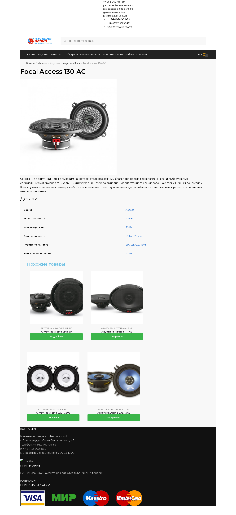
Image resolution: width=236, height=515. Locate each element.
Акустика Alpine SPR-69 (116, 331)
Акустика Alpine (62, 328)
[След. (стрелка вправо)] (11, 513)
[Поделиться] (11, 509)
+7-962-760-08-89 (114, 1)
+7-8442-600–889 (34, 448)
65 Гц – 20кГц (134, 236)
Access (130, 209)
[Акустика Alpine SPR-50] (56, 297)
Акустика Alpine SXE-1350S (53, 412)
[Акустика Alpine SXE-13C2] (113, 378)
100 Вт (129, 218)
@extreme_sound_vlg (115, 16)
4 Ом (129, 253)
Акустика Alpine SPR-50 (56, 331)
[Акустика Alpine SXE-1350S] (53, 378)
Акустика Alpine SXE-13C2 (113, 412)
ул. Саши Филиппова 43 (118, 5)
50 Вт (129, 227)
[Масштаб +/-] (27, 509)
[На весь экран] (19, 509)
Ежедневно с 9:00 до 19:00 (118, 9)
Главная (30, 63)
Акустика (55, 63)
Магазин (42, 63)
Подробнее (56, 336)
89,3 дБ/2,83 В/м (136, 244)
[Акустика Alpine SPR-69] (117, 297)
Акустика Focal (71, 63)
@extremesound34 (114, 12)
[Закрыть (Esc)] (3, 509)
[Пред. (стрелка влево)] (3, 513)
